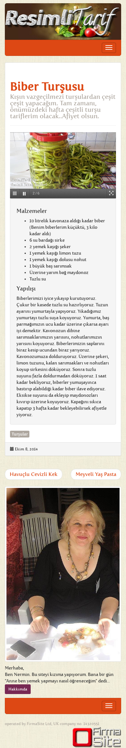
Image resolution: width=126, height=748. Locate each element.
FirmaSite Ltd (39, 724)
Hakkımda (17, 689)
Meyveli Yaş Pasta (96, 474)
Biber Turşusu (47, 86)
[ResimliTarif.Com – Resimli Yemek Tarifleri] (63, 21)
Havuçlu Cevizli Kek (34, 474)
